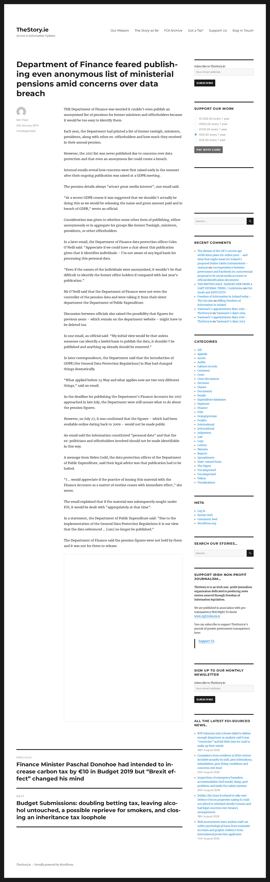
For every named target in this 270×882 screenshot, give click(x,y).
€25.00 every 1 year (212, 140)
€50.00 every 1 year (212, 134)
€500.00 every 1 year (213, 124)
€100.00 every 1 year (213, 129)
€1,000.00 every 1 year (214, 118)
